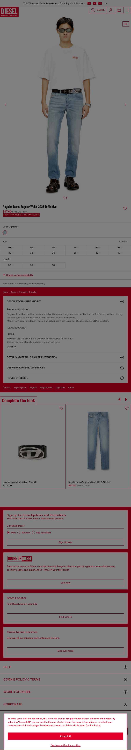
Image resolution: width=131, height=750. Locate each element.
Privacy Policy (73, 725)
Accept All (65, 736)
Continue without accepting (65, 745)
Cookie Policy (93, 725)
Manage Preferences (41, 725)
